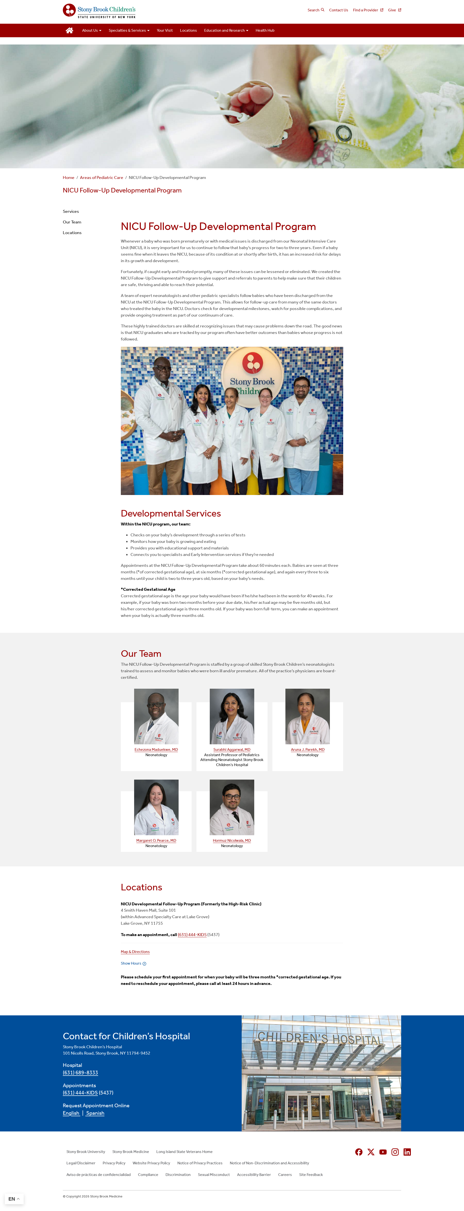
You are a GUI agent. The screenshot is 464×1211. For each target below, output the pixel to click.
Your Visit (165, 30)
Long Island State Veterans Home (184, 1151)
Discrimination (178, 1174)
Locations (188, 30)
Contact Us (338, 10)
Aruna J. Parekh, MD (308, 749)
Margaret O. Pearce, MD (156, 840)
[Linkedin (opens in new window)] (407, 1152)
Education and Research (224, 30)
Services (71, 211)
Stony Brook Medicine (130, 1151)
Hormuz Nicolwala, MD (232, 840)
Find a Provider (366, 10)
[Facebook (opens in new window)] (359, 1152)
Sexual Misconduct (214, 1174)
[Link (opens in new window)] (156, 716)
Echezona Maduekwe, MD (156, 749)
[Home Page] (145, 11)
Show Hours (131, 963)
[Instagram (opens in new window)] (395, 1152)
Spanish (94, 1113)
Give (392, 10)
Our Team (72, 222)
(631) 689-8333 (80, 1073)
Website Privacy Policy (151, 1163)
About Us (90, 30)
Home (68, 177)
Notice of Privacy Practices (200, 1163)
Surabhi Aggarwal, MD (231, 749)
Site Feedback (311, 1174)
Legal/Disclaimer (80, 1163)
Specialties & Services (127, 30)
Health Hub (265, 30)
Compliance (148, 1174)
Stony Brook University (85, 1151)
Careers (285, 1174)
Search (313, 10)
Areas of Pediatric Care (101, 177)
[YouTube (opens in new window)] (383, 1152)
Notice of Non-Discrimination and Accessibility (269, 1163)
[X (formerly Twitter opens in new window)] (371, 1152)
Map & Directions (135, 951)
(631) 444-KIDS (192, 934)
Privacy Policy (114, 1163)
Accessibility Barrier (254, 1174)
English (71, 1113)
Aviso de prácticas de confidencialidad (98, 1174)
